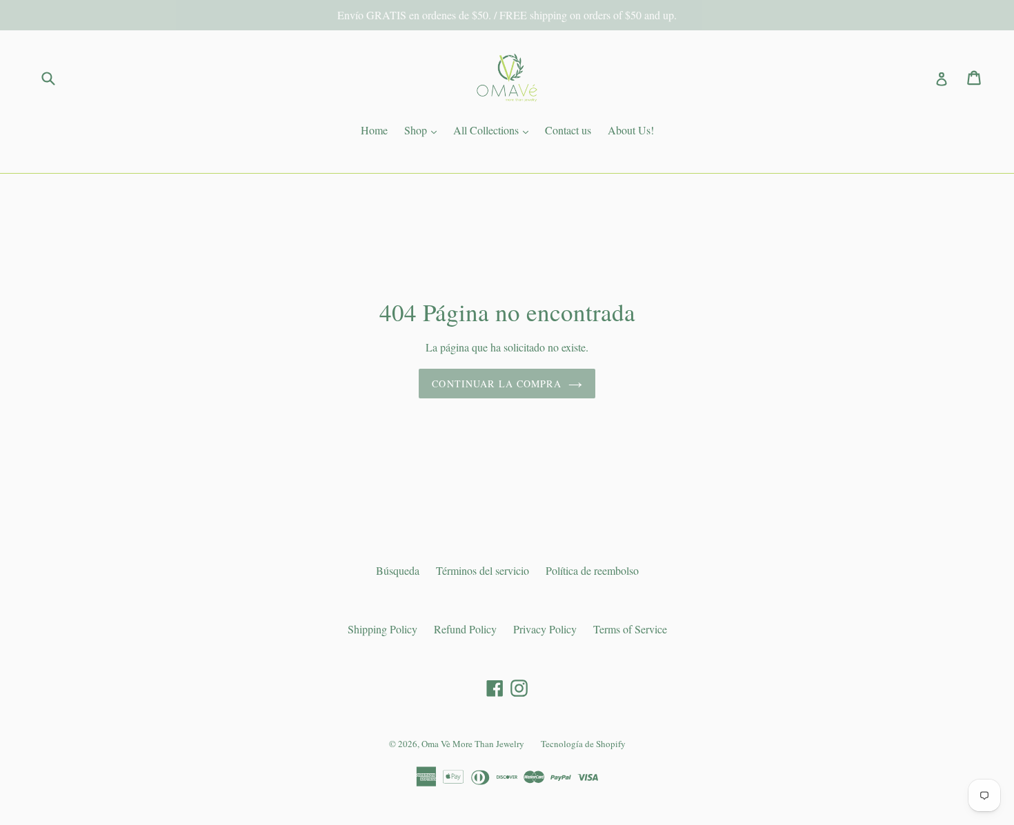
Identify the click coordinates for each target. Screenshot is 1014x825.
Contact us (568, 130)
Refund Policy (465, 629)
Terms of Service (630, 629)
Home (374, 130)
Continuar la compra (496, 383)
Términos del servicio (482, 570)
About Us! (631, 130)
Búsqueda (397, 570)
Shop (424, 129)
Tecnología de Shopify (583, 743)
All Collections (494, 129)
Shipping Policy (382, 629)
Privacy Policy (545, 629)
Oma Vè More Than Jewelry (472, 743)
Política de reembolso (592, 570)
